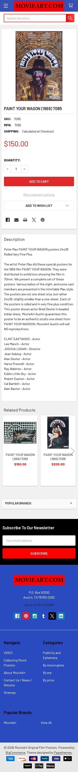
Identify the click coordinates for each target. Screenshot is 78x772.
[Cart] (71, 5)
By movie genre (53, 665)
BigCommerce (15, 752)
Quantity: (12, 160)
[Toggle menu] (5, 5)
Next (72, 451)
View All (46, 723)
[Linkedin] (61, 616)
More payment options (39, 194)
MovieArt (10, 723)
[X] (34, 220)
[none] (39, 66)
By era (47, 673)
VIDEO (8, 653)
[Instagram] (34, 616)
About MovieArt (15, 673)
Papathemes (63, 752)
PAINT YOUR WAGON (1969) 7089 (20, 457)
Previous (5, 451)
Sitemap (10, 692)
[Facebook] (7, 220)
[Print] (25, 220)
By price (48, 680)
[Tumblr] (43, 616)
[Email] (16, 220)
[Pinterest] (42, 220)
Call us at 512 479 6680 (39, 605)
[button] (39, 205)
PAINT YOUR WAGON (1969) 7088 (58, 457)
